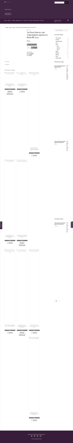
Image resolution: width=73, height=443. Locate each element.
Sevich (57, 56)
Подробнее (10, 91)
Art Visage (57, 39)
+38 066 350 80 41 (8, 13)
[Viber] (41, 437)
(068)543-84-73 (42, 434)
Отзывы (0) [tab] (7, 64)
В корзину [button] (22, 91)
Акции (25, 20)
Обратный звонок (8, 9)
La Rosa (10, 27)
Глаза (58, 46)
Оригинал (31, 54)
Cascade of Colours (59, 41)
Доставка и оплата (36, 20)
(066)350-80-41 (36, 434)
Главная (5, 20)
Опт (22, 20)
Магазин (13, 20)
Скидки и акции (58, 57)
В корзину (35, 47)
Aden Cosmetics (58, 37)
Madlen (57, 51)
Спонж (58, 49)
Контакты (42, 20)
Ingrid (57, 42)
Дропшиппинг (18, 20)
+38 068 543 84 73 (8, 14)
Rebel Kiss (57, 54)
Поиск (66, 2)
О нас (28, 20)
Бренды (9, 20)
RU (56, 300)
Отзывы (30, 20)
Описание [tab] (7, 61)
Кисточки (13, 27)
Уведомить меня (10, 93)
